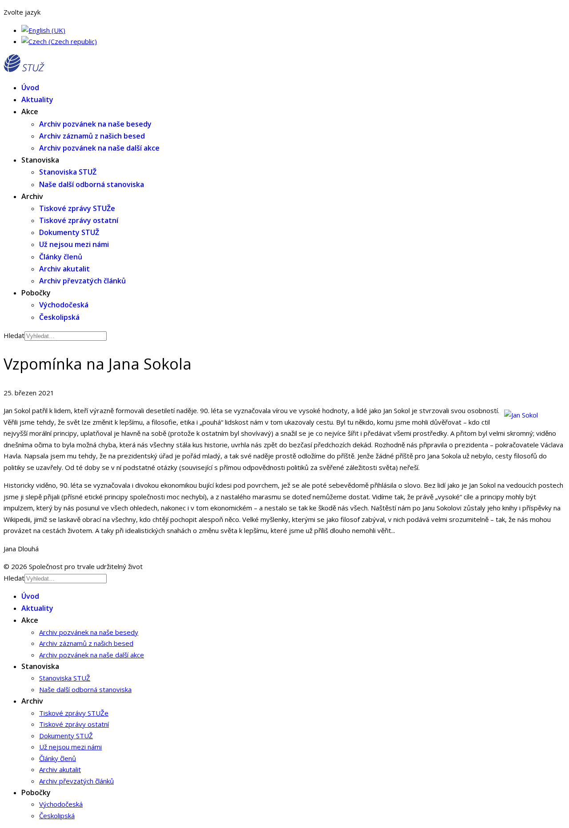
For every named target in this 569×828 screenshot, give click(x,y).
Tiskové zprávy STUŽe (77, 208)
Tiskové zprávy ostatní (78, 220)
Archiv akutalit (64, 269)
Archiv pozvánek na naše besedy (95, 124)
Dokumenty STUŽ (69, 232)
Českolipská (59, 317)
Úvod (30, 87)
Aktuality (37, 99)
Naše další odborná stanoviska (91, 184)
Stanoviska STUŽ (67, 172)
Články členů (60, 257)
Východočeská (63, 305)
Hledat (14, 335)
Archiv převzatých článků (82, 281)
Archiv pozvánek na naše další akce (99, 148)
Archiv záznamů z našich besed (92, 136)
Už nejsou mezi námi (74, 244)
